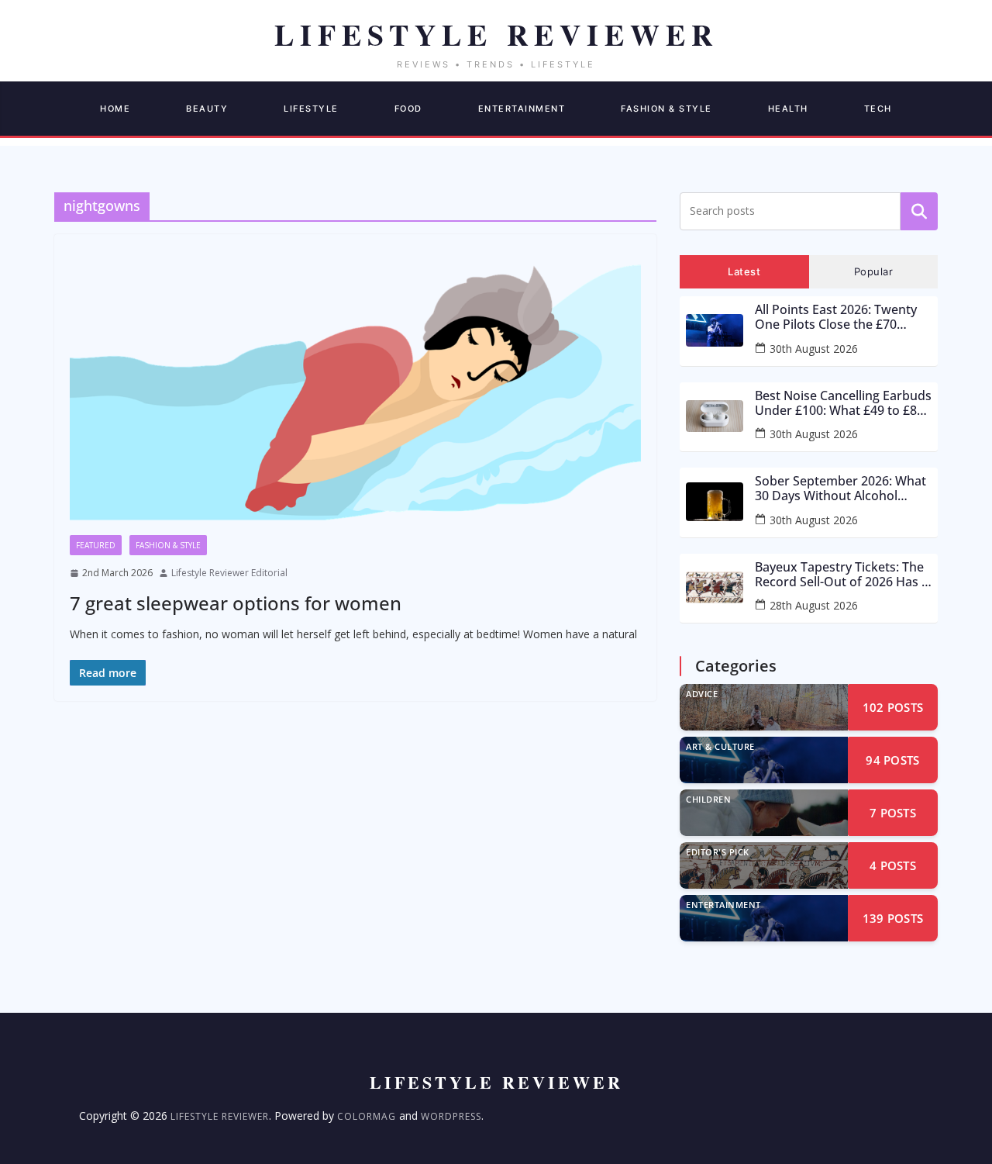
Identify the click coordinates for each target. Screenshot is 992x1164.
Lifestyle (311, 108)
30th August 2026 (814, 348)
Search (919, 210)
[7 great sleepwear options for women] (355, 393)
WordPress (451, 1116)
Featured (95, 545)
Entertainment (522, 108)
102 (893, 707)
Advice (702, 693)
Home (115, 108)
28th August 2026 (814, 605)
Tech (878, 108)
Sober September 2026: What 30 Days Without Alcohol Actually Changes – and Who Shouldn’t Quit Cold (840, 488)
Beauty (207, 108)
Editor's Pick (717, 852)
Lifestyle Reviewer (219, 1116)
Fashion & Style (666, 108)
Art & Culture (720, 746)
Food (408, 108)
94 (892, 760)
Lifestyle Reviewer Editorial (229, 572)
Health (788, 108)
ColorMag (366, 1116)
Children (708, 799)
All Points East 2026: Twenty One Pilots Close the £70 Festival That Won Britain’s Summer (836, 317)
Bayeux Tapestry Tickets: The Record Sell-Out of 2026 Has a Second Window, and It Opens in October (843, 574)
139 (893, 918)
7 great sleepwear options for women (235, 603)
